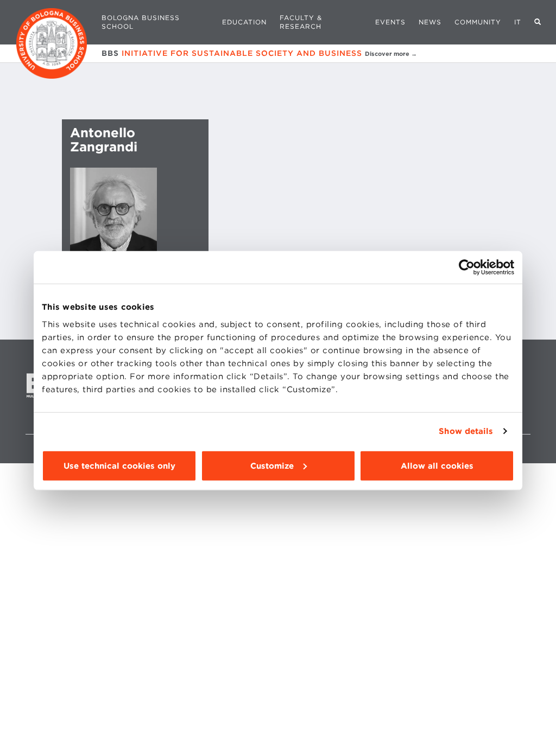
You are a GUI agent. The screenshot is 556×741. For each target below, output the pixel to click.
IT (517, 22)
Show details (466, 431)
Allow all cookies (437, 465)
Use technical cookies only (119, 465)
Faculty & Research (301, 22)
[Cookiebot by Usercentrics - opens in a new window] (466, 267)
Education (244, 22)
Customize (272, 465)
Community (477, 22)
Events (390, 22)
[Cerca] (538, 22)
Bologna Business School (141, 22)
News (430, 22)
